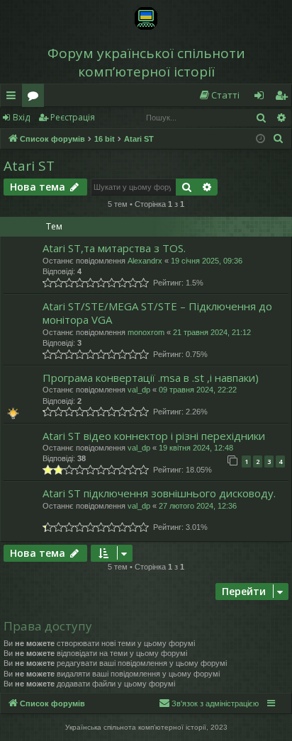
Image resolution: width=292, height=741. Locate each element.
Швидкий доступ (14, 98)
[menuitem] (219, 95)
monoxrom (146, 332)
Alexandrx (145, 260)
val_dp (139, 389)
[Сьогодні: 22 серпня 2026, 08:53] (260, 139)
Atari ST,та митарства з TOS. (114, 248)
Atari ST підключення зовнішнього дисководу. (159, 493)
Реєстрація (72, 117)
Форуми (36, 98)
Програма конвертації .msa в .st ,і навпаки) (151, 377)
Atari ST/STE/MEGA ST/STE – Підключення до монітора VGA (157, 313)
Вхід (21, 117)
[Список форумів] (146, 18)
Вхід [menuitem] (263, 98)
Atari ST (29, 166)
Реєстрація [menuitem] (284, 98)
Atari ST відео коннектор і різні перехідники (154, 436)
